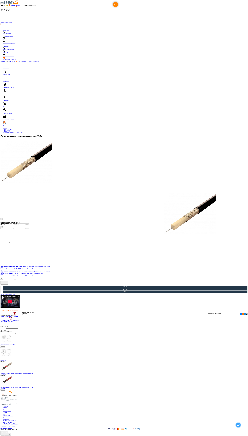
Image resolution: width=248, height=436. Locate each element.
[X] (246, 314)
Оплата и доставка (7, 411)
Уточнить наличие (4, 282)
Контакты (5, 412)
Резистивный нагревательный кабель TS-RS (13, 132)
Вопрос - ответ (6, 409)
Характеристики (8, 294)
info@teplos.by (33, 6)
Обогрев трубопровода (8, 416)
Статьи (4, 408)
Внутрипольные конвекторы (9, 420)
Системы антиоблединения (9, 423)
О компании (6, 406)
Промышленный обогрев (8, 130)
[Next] (6, 433)
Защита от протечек (7, 422)
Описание (3, 294)
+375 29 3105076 (4, 6)
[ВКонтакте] (241, 314)
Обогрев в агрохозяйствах (9, 417)
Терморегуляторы (7, 415)
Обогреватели (6, 419)
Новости (5, 407)
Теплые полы (6, 414)
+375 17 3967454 (11, 6)
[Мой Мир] (245, 314)
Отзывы (14, 294)
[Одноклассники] (243, 314)
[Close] (9, 434)
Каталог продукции (7, 129)
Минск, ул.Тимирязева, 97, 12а (17, 5)
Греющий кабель (6, 131)
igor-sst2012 (38, 6)
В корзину (3, 347)
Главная (5, 128)
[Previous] (2, 433)
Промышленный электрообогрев (10, 424)
